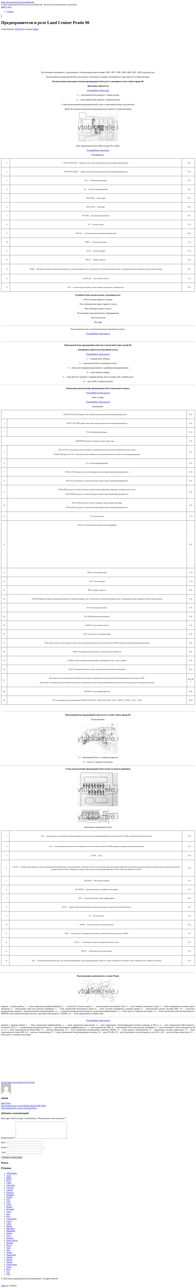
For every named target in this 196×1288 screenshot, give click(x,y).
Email (4, 1147)
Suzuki (9, 1260)
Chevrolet (10, 1185)
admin (35, 29)
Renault (9, 1243)
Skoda (9, 1252)
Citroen (9, 1190)
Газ (7, 1272)
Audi (8, 1176)
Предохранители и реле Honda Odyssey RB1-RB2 (23, 1106)
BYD (8, 1180)
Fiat (8, 1200)
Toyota (4, 1082)
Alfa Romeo (11, 1173)
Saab (8, 1248)
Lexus (9, 1221)
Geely (8, 1204)
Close (9, 7)
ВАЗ (8, 1269)
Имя (4, 1142)
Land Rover (11, 1219)
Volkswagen (11, 1264)
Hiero (3, 1286)
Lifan (8, 1224)
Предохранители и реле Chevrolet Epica (19, 1108)
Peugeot (9, 1238)
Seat (8, 1250)
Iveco (8, 1212)
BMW (9, 1178)
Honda (9, 1207)
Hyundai (10, 1209)
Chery (9, 1183)
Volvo (8, 1267)
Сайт (3, 1152)
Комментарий (8, 1138)
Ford (8, 1202)
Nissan (9, 1233)
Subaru (9, 1257)
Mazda (9, 1226)
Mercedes (10, 1228)
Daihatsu (10, 1195)
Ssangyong (11, 1255)
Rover (9, 1245)
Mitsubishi (10, 1231)
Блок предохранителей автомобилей (17, 2)
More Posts (6, 1103)
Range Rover (12, 1240)
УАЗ (8, 1274)
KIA (8, 1216)
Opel (8, 1236)
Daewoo (10, 1192)
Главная (10, 11)
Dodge (9, 1197)
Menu (3, 7)
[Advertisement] (98, 50)
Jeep (8, 1214)
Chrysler (10, 1188)
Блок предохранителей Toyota (21, 1082)
